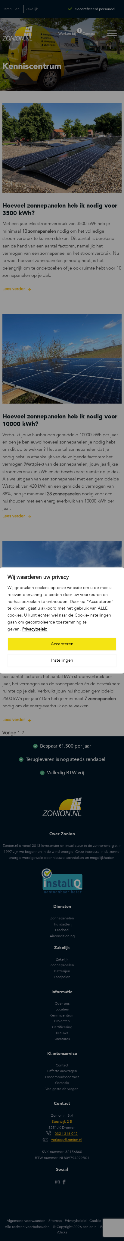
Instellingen (62, 660)
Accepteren (62, 644)
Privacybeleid (35, 629)
